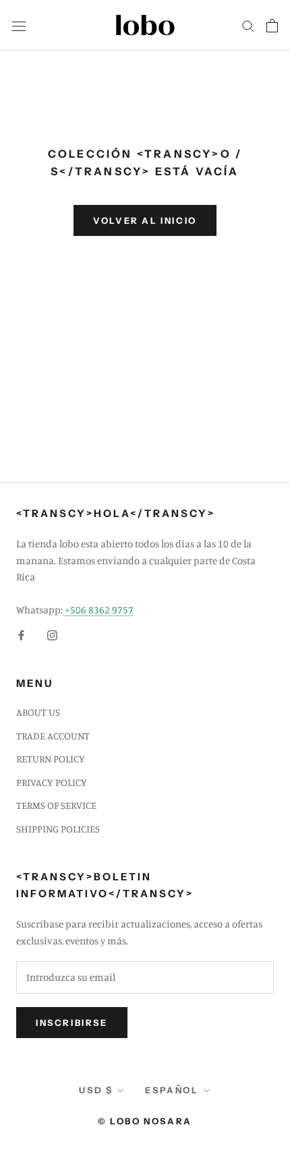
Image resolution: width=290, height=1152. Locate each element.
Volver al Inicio (145, 220)
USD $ (96, 1090)
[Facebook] (21, 634)
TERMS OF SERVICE (56, 805)
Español (171, 1090)
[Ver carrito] (272, 25)
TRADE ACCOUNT (53, 735)
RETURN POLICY (50, 758)
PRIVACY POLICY (51, 782)
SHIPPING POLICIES (58, 828)
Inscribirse (72, 1022)
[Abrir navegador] (19, 25)
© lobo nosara (145, 1121)
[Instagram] (52, 634)
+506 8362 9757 (98, 609)
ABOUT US (38, 712)
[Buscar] (248, 26)
